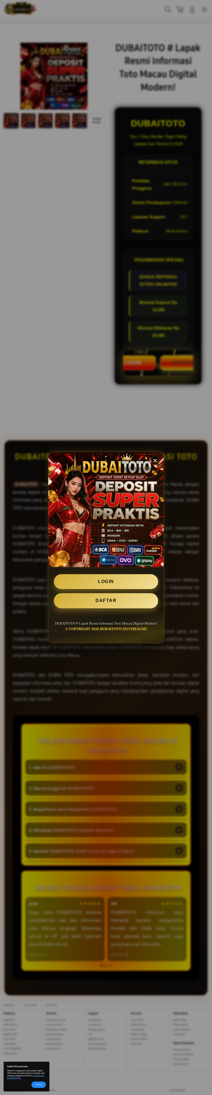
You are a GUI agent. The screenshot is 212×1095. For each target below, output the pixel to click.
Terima (39, 1084)
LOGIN (106, 581)
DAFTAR (106, 600)
